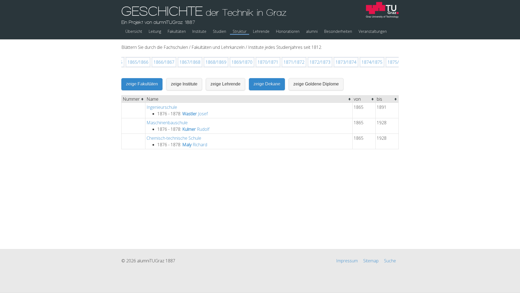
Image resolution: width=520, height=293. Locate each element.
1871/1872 (294, 62)
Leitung (155, 31)
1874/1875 (372, 62)
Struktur (239, 31)
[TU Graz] (382, 11)
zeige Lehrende (225, 84)
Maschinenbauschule (167, 123)
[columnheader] (133, 99)
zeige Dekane (266, 84)
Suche (390, 261)
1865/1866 (138, 62)
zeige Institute (184, 84)
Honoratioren (288, 31)
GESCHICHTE (204, 14)
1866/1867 (164, 62)
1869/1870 (242, 62)
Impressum (347, 261)
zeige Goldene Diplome (316, 84)
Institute (199, 31)
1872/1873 (320, 62)
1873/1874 (346, 62)
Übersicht (133, 31)
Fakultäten (177, 31)
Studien (219, 31)
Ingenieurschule (162, 107)
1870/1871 (268, 62)
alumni (312, 31)
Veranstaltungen (373, 31)
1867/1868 (190, 62)
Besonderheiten (338, 31)
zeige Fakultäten (142, 84)
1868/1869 (216, 62)
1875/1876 (398, 62)
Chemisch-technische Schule (174, 138)
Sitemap (371, 261)
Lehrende (261, 31)
